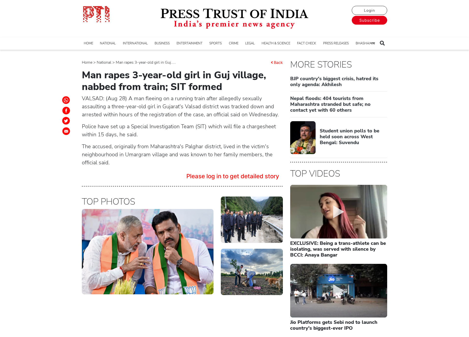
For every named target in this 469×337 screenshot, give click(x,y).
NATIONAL (108, 43)
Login (369, 10)
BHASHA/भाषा (365, 43)
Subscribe (369, 20)
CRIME (233, 43)
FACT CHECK (306, 43)
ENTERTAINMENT (190, 43)
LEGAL (250, 43)
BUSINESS (162, 43)
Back (278, 62)
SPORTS (215, 43)
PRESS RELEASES (336, 43)
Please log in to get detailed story (232, 176)
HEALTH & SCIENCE (276, 43)
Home (87, 62)
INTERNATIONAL (135, 43)
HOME (88, 43)
